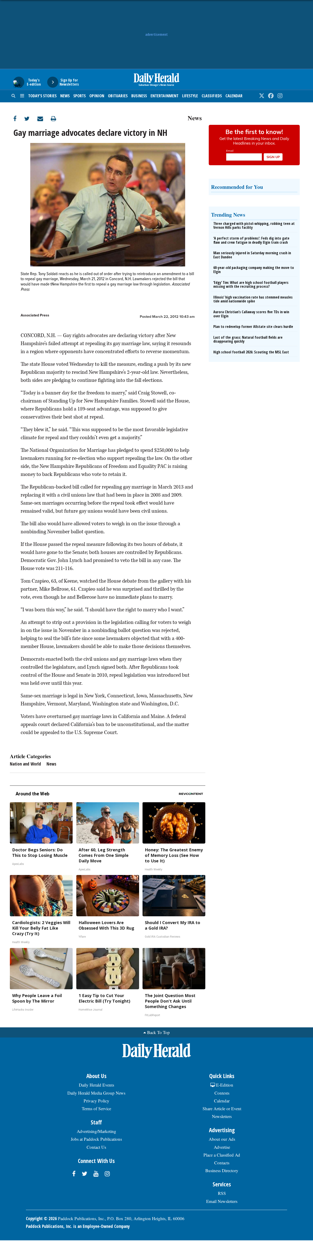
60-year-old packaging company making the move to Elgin (253, 269)
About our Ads (222, 1139)
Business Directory (221, 1170)
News (65, 95)
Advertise (222, 1147)
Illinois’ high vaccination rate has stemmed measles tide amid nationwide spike (253, 299)
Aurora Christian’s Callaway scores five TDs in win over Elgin (251, 314)
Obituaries (118, 95)
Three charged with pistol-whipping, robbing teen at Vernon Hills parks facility (254, 225)
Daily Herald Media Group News (96, 1093)
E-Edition (224, 1085)
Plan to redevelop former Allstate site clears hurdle (253, 326)
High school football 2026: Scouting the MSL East (251, 352)
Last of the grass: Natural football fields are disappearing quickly (248, 339)
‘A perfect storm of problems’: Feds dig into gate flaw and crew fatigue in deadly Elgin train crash (251, 240)
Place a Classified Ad (221, 1155)
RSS (222, 1193)
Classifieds (212, 95)
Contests (221, 1093)
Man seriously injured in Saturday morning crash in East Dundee (252, 255)
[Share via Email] (44, 118)
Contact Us (96, 1147)
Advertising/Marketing (96, 1131)
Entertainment (164, 95)
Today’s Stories (42, 95)
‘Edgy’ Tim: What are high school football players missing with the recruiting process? (250, 284)
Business (139, 95)
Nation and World (25, 764)
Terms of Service (96, 1108)
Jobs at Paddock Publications (96, 1139)
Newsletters (222, 1116)
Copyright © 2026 (41, 1218)
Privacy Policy (96, 1101)
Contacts (221, 1163)
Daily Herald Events (96, 1085)
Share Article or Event (222, 1108)
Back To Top (158, 1032)
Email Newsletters (221, 1201)
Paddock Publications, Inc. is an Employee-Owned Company (78, 1226)
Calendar (233, 95)
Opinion (96, 95)
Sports (79, 95)
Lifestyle (190, 95)
